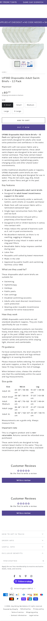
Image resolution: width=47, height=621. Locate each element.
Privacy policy (38, 609)
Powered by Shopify (10, 609)
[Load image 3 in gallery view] (30, 64)
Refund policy (25, 609)
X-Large (18, 112)
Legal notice (33, 615)
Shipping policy (32, 612)
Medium (31, 106)
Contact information (19, 615)
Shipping (5, 95)
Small (20, 106)
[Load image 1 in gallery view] (17, 64)
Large (7, 112)
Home (4, 72)
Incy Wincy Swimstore (19, 606)
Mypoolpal (6, 87)
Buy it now (23, 127)
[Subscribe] (43, 561)
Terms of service (18, 612)
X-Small (8, 106)
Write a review (23, 480)
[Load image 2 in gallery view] (23, 64)
